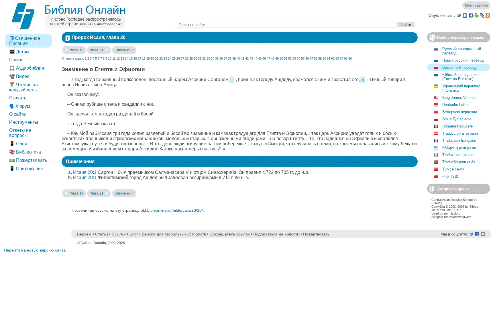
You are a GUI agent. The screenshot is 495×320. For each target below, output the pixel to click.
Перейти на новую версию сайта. (35, 250)
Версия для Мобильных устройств (174, 234)
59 (320, 58)
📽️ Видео (19, 76)
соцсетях (459, 234)
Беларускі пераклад (459, 112)
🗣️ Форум (19, 106)
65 (345, 58)
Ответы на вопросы (20, 133)
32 (204, 58)
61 (328, 58)
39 (234, 58)
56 (307, 58)
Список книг (124, 50)
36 (221, 58)
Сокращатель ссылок (230, 234)
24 (169, 58)
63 (337, 58)
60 (324, 58)
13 (122, 58)
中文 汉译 (450, 176)
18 (144, 58)
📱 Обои (18, 143)
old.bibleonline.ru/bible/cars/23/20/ (172, 210)
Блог (133, 234)
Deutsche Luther (456, 105)
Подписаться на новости (276, 234)
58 (315, 58)
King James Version (459, 97)
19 (148, 58)
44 (255, 58)
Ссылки (119, 234)
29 (191, 58)
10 (109, 58)
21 (156, 58)
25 (174, 58)
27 (182, 58)
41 (242, 58)
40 (238, 58)
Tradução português (458, 162)
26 (178, 58)
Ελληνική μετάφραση (459, 148)
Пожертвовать (316, 234)
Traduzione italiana (458, 155)
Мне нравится (476, 5)
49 (277, 58)
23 (165, 58)
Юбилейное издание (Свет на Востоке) (460, 76)
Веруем (84, 234)
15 (131, 58)
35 (217, 58)
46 (264, 58)
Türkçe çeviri (453, 169)
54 (298, 58)
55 (303, 58)
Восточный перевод (459, 67)
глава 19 (76, 50)
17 (139, 58)
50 (281, 58)
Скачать (17, 97)
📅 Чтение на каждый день (23, 87)
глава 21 (97, 50)
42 (247, 58)
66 (350, 58)
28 (186, 58)
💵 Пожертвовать (28, 160)
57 (311, 58)
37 (225, 58)
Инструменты (23, 122)
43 (251, 58)
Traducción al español (460, 133)
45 (260, 58)
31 (199, 58)
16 (135, 58)
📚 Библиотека (25, 152)
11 (113, 58)
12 (118, 58)
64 (341, 58)
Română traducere (457, 126)
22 (161, 58)
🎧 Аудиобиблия (26, 68)
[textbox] (286, 25)
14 (126, 58)
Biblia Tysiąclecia (456, 119)
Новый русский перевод (463, 60)
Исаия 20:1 (85, 172)
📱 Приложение (26, 168)
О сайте (17, 114)
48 (272, 58)
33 (208, 58)
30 (195, 58)
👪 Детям (19, 51)
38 (229, 58)
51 (285, 58)
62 (333, 58)
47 (268, 58)
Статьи (101, 234)
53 (294, 58)
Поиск (15, 59)
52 (290, 58)
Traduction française (459, 140)
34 (212, 58)
